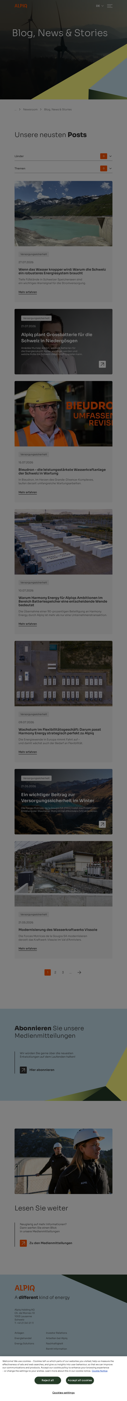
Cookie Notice (99, 1371)
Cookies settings (63, 1392)
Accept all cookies (80, 1380)
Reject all (48, 1380)
